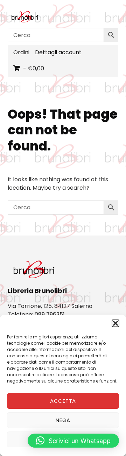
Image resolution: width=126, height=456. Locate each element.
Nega (63, 420)
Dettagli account (58, 52)
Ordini (21, 52)
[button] (115, 323)
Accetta (63, 401)
